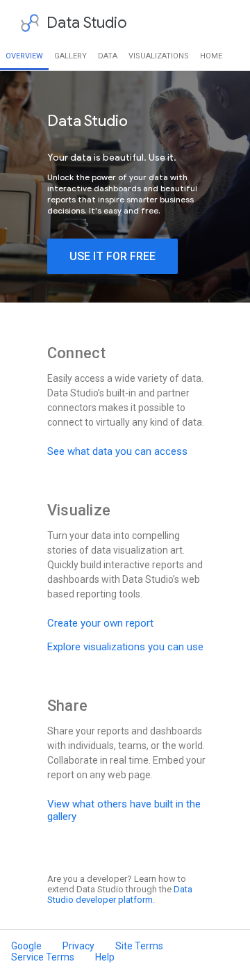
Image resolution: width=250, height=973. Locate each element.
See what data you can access (117, 451)
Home (211, 56)
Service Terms (42, 957)
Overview (24, 56)
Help (105, 957)
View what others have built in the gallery (124, 810)
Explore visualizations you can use (125, 647)
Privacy (78, 945)
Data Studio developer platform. (119, 894)
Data (107, 56)
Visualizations (158, 56)
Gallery (70, 56)
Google (26, 945)
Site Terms (139, 945)
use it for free (112, 256)
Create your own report (100, 623)
